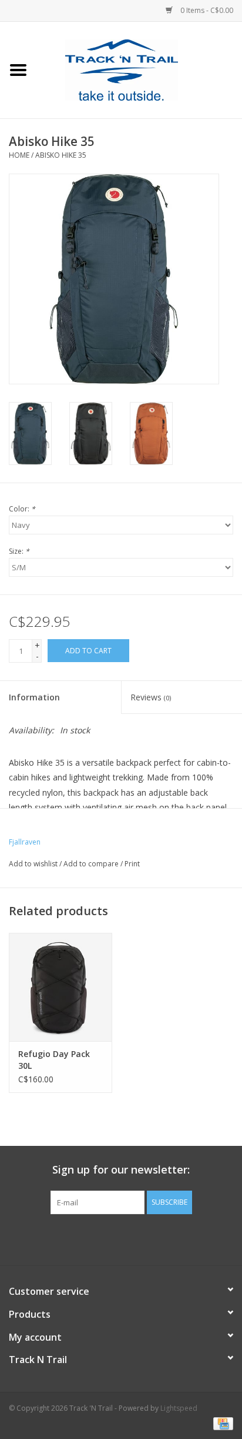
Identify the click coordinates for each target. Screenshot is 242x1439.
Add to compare (91, 864)
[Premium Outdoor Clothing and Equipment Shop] (139, 69)
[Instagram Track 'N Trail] (142, 1238)
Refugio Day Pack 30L (54, 1059)
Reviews (150, 697)
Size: (19, 551)
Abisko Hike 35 (60, 155)
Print (132, 864)
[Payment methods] (221, 1423)
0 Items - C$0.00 (206, 10)
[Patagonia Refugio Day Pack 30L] (60, 987)
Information (34, 697)
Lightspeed (178, 1408)
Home (19, 155)
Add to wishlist (33, 864)
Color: (22, 509)
